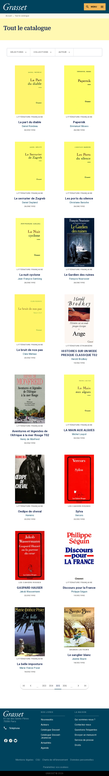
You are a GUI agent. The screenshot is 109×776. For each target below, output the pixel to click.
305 (58, 685)
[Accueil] (15, 6)
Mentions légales (24, 759)
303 (44, 685)
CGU (38, 759)
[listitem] (5, 740)
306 (65, 685)
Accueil (9, 16)
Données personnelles (81, 759)
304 (51, 685)
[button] (18, 52)
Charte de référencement (55, 759)
